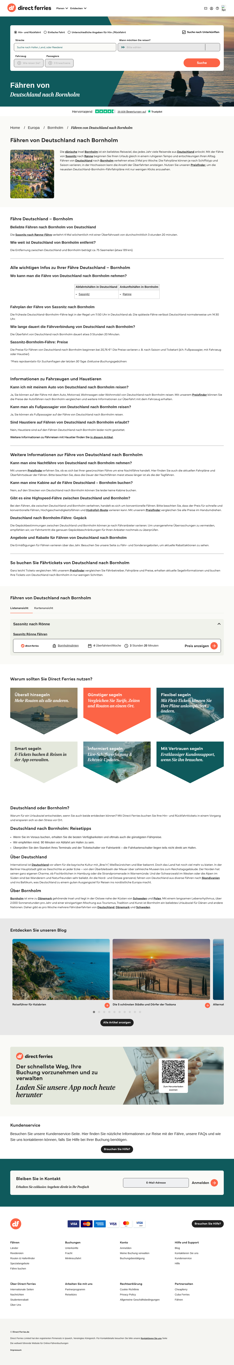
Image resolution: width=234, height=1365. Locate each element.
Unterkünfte (71, 1248)
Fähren (179, 1299)
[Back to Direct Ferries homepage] (29, 8)
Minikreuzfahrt (73, 1258)
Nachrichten (17, 1294)
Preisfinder (198, 165)
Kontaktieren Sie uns (186, 1253)
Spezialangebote (19, 1263)
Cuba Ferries (182, 1294)
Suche (202, 63)
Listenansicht (19, 608)
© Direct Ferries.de (19, 1332)
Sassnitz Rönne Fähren (30, 634)
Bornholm (55, 128)
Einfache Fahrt (56, 32)
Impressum (16, 1350)
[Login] (211, 8)
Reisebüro (71, 1294)
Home (15, 128)
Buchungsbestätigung (132, 1258)
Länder (14, 1248)
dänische (71, 151)
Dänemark (45, 898)
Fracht (68, 1253)
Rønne (88, 156)
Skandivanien (211, 878)
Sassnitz (70, 156)
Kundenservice (183, 1258)
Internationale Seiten (22, 1289)
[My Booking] (205, 8)
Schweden (140, 898)
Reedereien (16, 1253)
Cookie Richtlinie (129, 1289)
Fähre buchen (18, 1268)
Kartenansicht (43, 608)
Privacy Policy (128, 1294)
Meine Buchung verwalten (134, 1253)
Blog (177, 1248)
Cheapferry (181, 1289)
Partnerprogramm (75, 1289)
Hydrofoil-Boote (97, 510)
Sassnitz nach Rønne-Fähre (33, 234)
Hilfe (177, 1263)
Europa (34, 128)
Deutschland (185, 151)
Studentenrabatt (19, 1299)
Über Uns (15, 1304)
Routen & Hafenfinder (22, 1258)
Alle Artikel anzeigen (117, 1022)
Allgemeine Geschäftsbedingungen (140, 1299)
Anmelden (125, 1248)
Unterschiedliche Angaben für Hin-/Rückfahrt (99, 32)
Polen (157, 898)
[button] (117, 624)
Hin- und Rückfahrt (29, 32)
